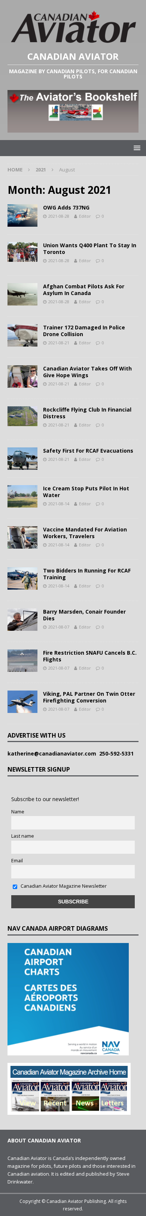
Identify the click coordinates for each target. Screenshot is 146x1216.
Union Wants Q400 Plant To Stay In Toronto (89, 248)
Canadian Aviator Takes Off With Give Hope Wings (87, 372)
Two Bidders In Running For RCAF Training (87, 574)
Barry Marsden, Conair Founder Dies (84, 615)
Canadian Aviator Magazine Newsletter (63, 886)
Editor (85, 216)
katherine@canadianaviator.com (53, 753)
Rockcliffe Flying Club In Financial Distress (87, 413)
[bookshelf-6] (73, 127)
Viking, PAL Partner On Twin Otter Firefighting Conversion (89, 697)
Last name (22, 836)
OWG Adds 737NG (66, 207)
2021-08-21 (58, 342)
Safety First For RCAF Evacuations (88, 450)
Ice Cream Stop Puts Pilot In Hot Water (86, 492)
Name (17, 812)
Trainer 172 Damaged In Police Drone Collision (84, 331)
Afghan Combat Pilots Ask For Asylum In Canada (83, 290)
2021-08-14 (58, 503)
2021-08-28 (58, 216)
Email (17, 860)
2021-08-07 (58, 627)
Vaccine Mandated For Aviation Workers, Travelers (85, 533)
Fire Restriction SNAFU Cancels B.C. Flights (90, 656)
